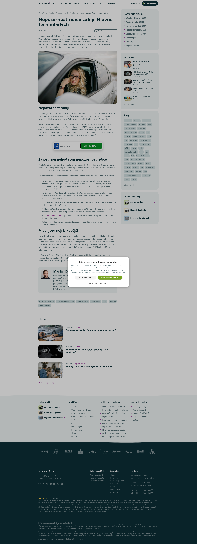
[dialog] (98, 272)
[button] (98, 283)
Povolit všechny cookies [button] (110, 277)
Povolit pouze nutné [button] (85, 277)
